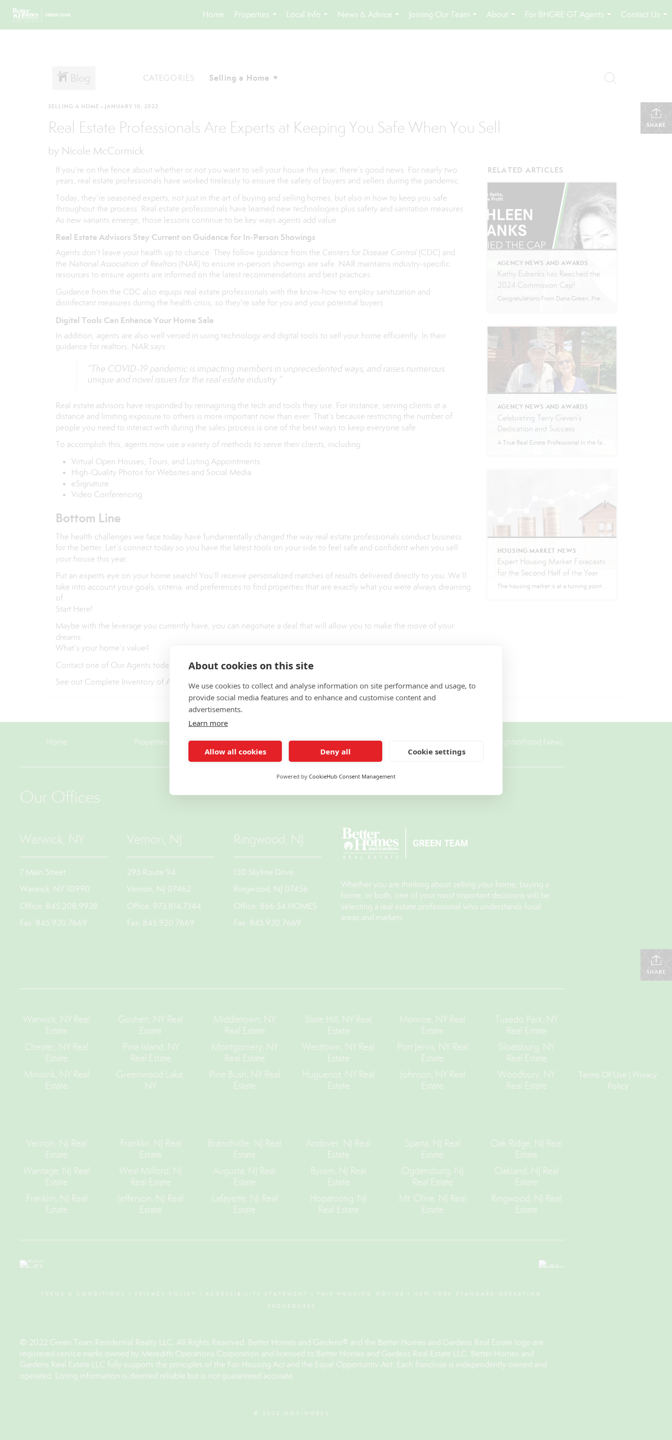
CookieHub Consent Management (352, 776)
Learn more (208, 723)
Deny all (335, 751)
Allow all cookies (235, 751)
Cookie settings (436, 751)
